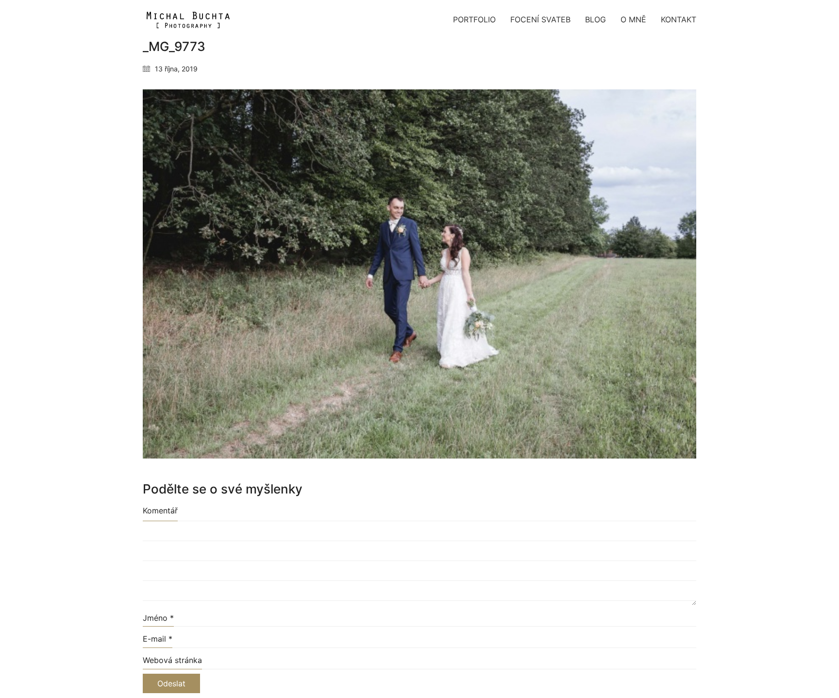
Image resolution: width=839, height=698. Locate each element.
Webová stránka (172, 660)
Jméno (158, 618)
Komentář (160, 510)
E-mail (157, 639)
